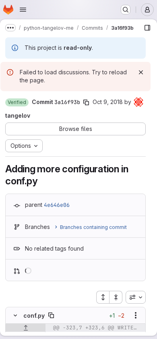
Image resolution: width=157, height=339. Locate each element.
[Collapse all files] (115, 297)
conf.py (34, 315)
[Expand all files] (102, 297)
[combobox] (136, 297)
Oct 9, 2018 (108, 101)
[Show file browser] (147, 27)
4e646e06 (57, 204)
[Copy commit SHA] (86, 102)
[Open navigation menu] (23, 9)
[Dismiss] (141, 72)
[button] (17, 102)
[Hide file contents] (15, 315)
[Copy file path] (51, 315)
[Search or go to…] (125, 9)
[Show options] (135, 315)
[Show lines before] (25, 328)
